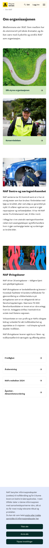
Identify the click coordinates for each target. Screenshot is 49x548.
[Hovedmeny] (44, 5)
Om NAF (8, 9)
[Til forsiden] (5, 4)
